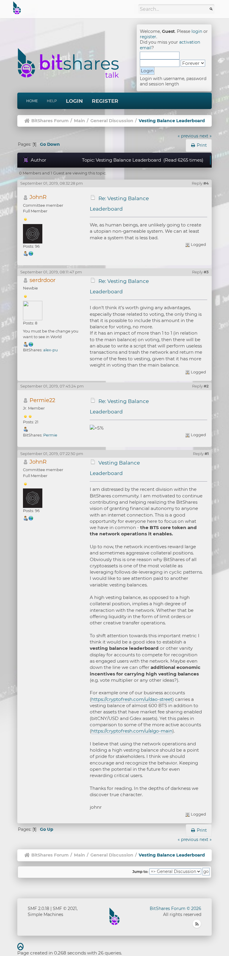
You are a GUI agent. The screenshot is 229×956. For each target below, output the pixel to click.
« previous (188, 136)
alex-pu (50, 349)
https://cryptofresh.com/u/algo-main (131, 731)
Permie (50, 435)
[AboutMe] (31, 343)
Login (74, 101)
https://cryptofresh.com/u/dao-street (131, 699)
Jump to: (140, 872)
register (148, 36)
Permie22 (42, 400)
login (196, 31)
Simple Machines (45, 914)
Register (105, 101)
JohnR (38, 197)
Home (32, 101)
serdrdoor (42, 280)
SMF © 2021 (65, 908)
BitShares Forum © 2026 (175, 908)
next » (205, 136)
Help (52, 101)
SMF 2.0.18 (38, 908)
